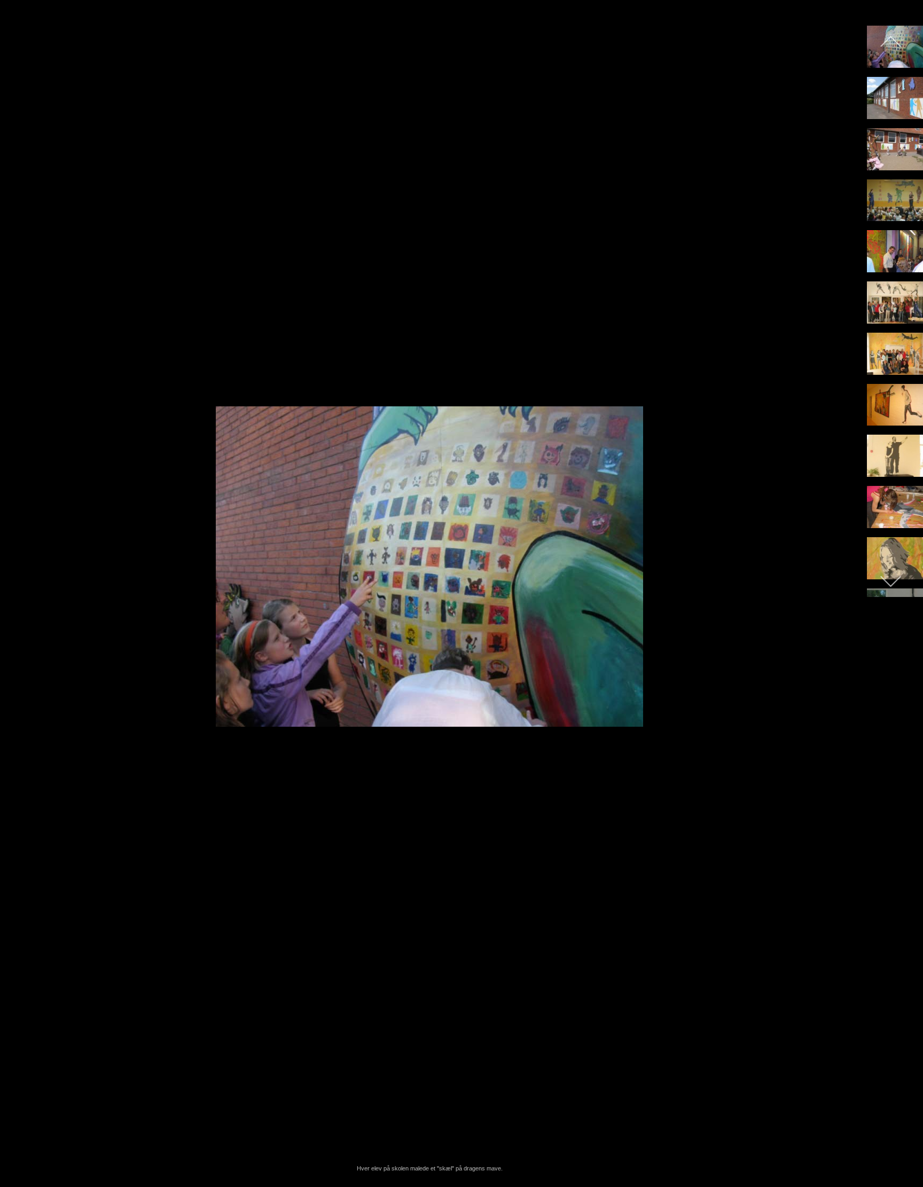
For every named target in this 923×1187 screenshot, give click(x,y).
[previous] (18, 577)
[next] (840, 577)
